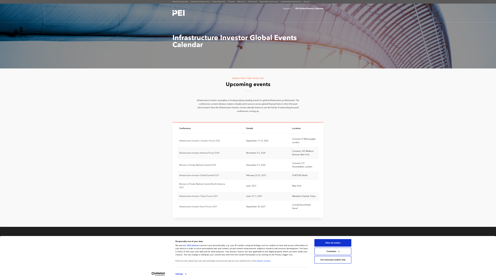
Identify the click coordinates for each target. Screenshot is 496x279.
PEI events (231, 1)
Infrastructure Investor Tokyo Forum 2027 (198, 196)
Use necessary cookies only (332, 260)
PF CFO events (252, 1)
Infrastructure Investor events (200, 1)
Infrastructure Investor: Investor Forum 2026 (199, 141)
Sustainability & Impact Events (291, 1)
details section (264, 261)
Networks (306, 1)
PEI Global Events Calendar (309, 9)
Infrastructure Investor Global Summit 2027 (199, 176)
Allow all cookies (332, 243)
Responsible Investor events (269, 1)
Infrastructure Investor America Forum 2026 (199, 153)
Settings (179, 274)
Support (287, 9)
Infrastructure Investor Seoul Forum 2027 (198, 207)
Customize (331, 251)
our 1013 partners (191, 245)
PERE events (241, 1)
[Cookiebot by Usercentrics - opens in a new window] (158, 274)
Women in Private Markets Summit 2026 (197, 165)
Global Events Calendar (180, 1)
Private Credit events (219, 1)
